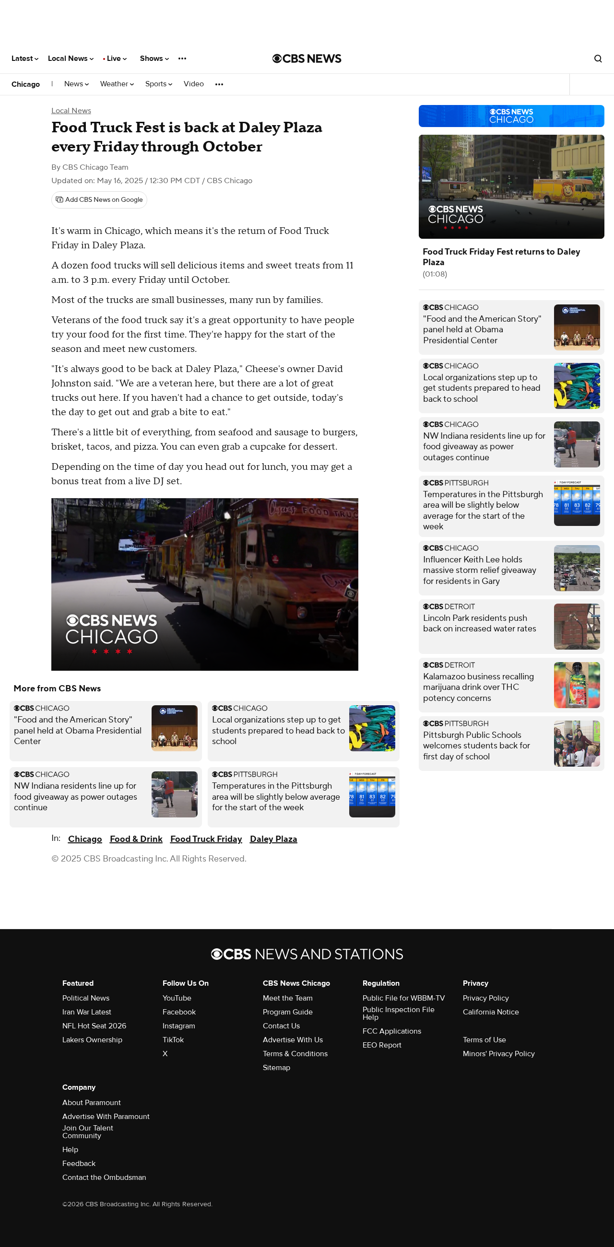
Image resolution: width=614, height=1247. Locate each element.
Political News (85, 998)
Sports (156, 84)
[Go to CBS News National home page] (307, 58)
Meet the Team (288, 998)
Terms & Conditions (295, 1054)
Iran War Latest (86, 1012)
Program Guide (288, 1012)
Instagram (179, 1026)
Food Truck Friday (206, 839)
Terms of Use (484, 1040)
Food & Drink (136, 839)
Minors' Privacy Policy (499, 1054)
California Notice (491, 1012)
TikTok (173, 1040)
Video (194, 84)
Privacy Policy (486, 998)
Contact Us (281, 1026)
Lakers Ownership (92, 1040)
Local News (69, 58)
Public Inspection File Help (399, 1013)
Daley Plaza (273, 839)
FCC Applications (392, 1031)
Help (70, 1150)
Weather (115, 84)
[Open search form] (598, 58)
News (74, 84)
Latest (23, 58)
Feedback (78, 1163)
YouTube (177, 998)
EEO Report (382, 1045)
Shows (152, 58)
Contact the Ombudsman (104, 1177)
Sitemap (276, 1068)
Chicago (26, 84)
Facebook (179, 1012)
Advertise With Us (293, 1040)
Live (115, 58)
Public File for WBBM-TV (404, 998)
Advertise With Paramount (106, 1116)
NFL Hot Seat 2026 (94, 1026)
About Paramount (91, 1103)
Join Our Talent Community (87, 1132)
